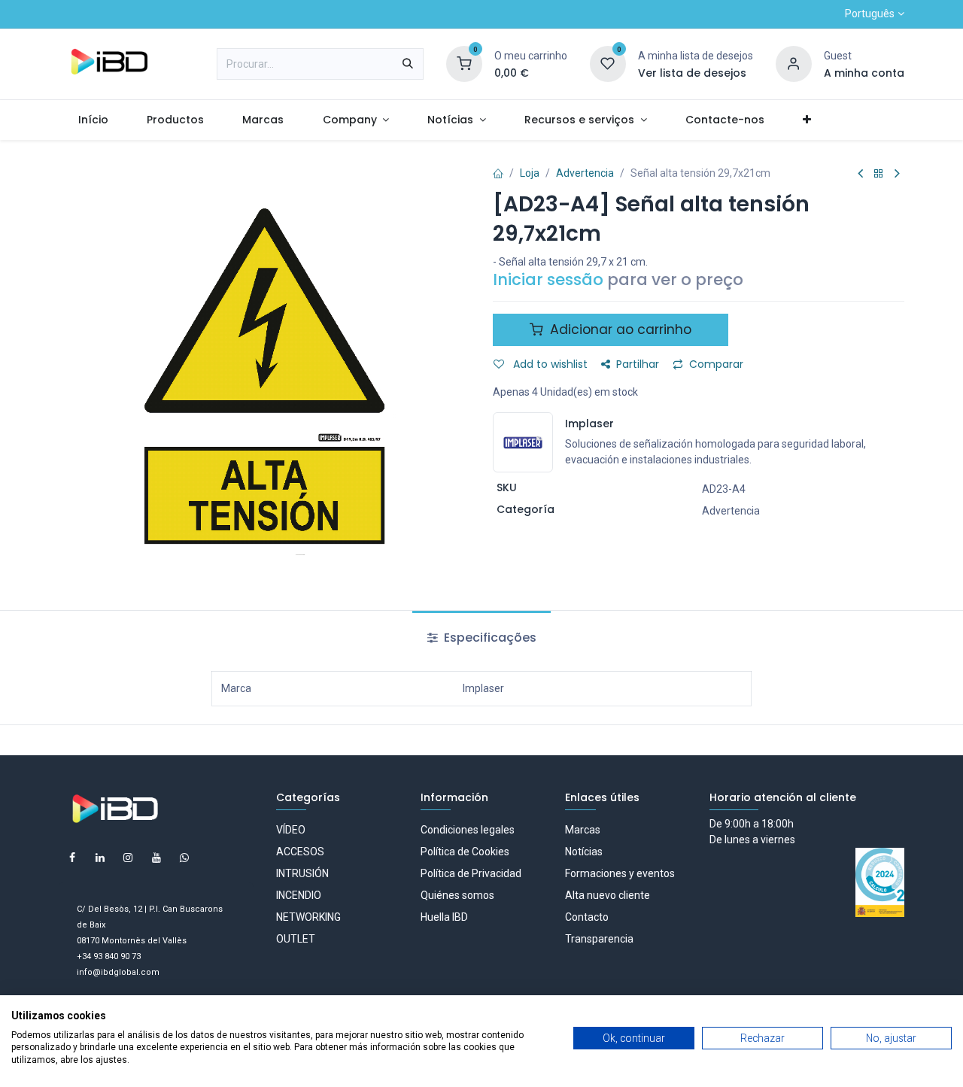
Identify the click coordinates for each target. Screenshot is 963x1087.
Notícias (584, 852)
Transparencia (599, 939)
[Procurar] (408, 64)
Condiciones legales (468, 830)
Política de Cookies (465, 852)
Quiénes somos (457, 895)
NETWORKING (308, 917)
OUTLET (295, 939)
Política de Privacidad (471, 873)
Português (870, 14)
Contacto (587, 917)
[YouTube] (156, 857)
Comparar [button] (716, 364)
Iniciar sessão (548, 279)
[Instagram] (127, 857)
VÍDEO (290, 830)
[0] (464, 63)
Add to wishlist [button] (549, 364)
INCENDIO (298, 895)
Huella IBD (444, 917)
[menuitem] (93, 120)
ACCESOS (300, 852)
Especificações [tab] (488, 637)
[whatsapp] (184, 857)
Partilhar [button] (637, 364)
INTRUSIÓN (302, 873)
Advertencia (585, 173)
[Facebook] (72, 857)
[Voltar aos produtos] (879, 174)
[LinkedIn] (100, 857)
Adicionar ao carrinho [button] (618, 329)
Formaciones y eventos (620, 873)
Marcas (582, 830)
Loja (529, 173)
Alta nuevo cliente (607, 895)
